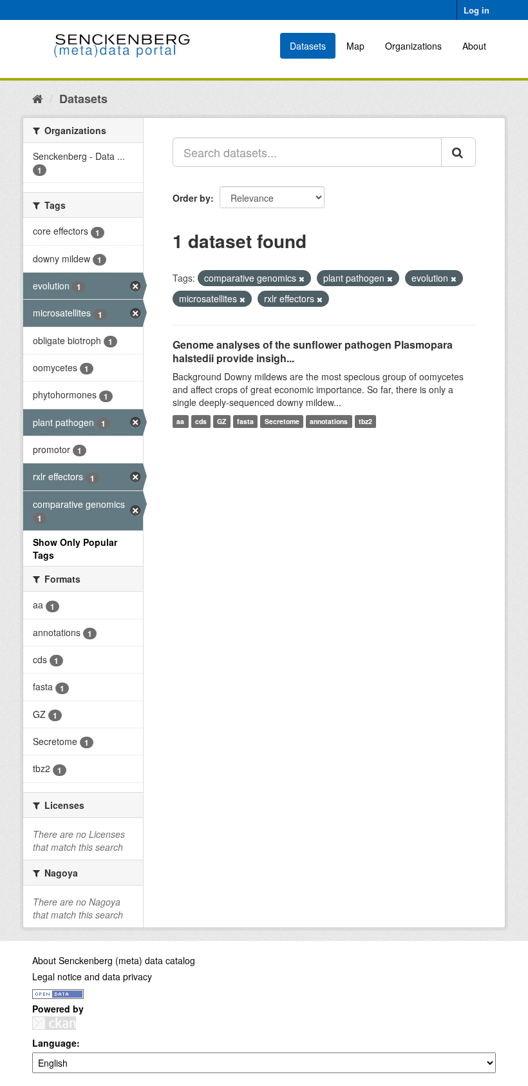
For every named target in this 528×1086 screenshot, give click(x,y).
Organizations (413, 45)
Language (54, 1042)
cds (201, 421)
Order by (192, 197)
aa (180, 421)
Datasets (308, 45)
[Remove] (302, 278)
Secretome (282, 421)
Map (355, 45)
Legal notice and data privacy (92, 976)
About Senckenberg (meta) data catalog (113, 960)
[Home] (37, 98)
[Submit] (458, 152)
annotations (329, 421)
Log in (476, 10)
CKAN (54, 1023)
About (474, 45)
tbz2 (365, 421)
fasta (245, 421)
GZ (221, 421)
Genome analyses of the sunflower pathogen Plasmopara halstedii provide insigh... (313, 351)
